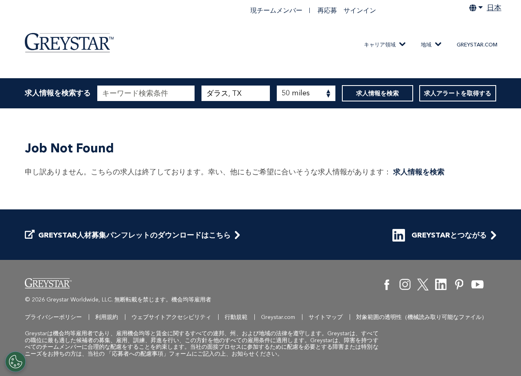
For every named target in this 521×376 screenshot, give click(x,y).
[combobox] (235, 93)
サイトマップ (326, 317)
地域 (426, 45)
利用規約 (106, 317)
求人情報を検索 (377, 93)
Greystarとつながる (449, 235)
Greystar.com (477, 45)
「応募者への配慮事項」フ (140, 353)
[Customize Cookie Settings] (15, 362)
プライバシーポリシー (53, 317)
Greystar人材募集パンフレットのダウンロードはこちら (134, 235)
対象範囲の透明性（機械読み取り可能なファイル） (421, 317)
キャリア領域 (380, 45)
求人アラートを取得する (457, 93)
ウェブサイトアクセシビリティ (171, 317)
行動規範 (236, 317)
